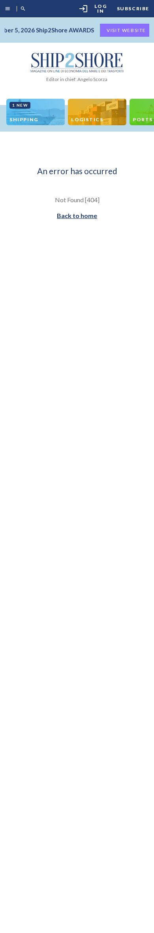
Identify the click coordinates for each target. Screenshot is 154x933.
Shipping (23, 112)
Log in (93, 8)
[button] (9, 8)
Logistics (87, 119)
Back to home (77, 215)
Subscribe (133, 8)
